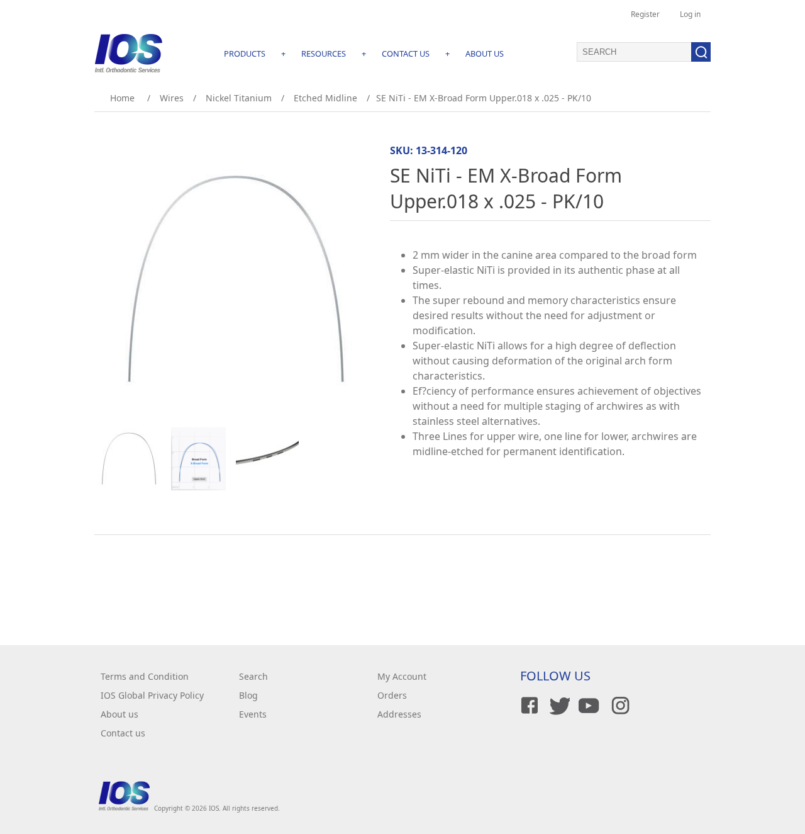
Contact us (123, 733)
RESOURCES (323, 53)
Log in (690, 14)
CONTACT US (406, 53)
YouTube (588, 706)
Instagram (618, 706)
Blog (248, 695)
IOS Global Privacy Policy (152, 695)
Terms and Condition (145, 676)
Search (253, 676)
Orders (392, 695)
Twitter (558, 706)
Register (645, 14)
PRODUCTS (244, 53)
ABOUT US (484, 53)
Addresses (399, 714)
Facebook (528, 706)
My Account (401, 676)
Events (253, 714)
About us (119, 714)
